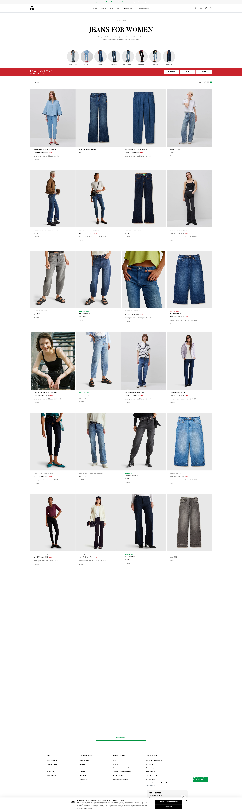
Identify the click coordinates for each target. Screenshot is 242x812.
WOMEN (104, 8)
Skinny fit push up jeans (42, 554)
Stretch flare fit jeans (87, 149)
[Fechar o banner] (186, 800)
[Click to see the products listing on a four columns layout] (208, 82)
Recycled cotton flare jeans (180, 554)
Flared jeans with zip (178, 392)
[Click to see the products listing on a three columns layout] (211, 82)
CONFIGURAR (168, 806)
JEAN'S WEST (129, 8)
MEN (112, 8)
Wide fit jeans (130, 556)
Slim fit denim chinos (132, 311)
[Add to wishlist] (33, 91)
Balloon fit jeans (40, 311)
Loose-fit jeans (175, 149)
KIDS (119, 8)
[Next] (145, 1)
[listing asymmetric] (205, 82)
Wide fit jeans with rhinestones (45, 392)
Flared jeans (83, 554)
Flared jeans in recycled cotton (46, 230)
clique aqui (90, 808)
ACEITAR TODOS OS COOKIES (169, 801)
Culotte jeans (175, 313)
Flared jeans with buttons (135, 392)
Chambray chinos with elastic (45, 149)
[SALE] (121, 72)
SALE (95, 8)
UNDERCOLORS (143, 8)
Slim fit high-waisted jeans (89, 230)
